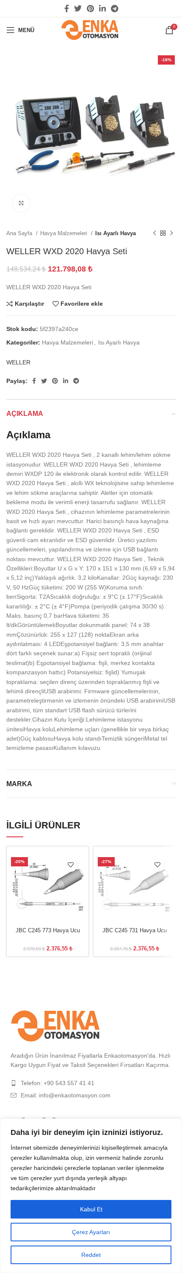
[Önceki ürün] (154, 233)
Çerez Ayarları (91, 1232)
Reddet (91, 1254)
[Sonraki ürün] (171, 233)
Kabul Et (91, 1209)
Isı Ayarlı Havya (115, 233)
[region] (91, 1195)
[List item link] (91, 1083)
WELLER (18, 362)
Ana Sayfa (20, 233)
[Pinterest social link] (90, 8)
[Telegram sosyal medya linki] (114, 8)
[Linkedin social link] (102, 8)
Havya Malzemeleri (64, 233)
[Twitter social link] (78, 8)
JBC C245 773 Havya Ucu (48, 931)
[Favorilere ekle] (70, 864)
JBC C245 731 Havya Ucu (134, 931)
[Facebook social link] (67, 8)
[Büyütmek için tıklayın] (21, 203)
